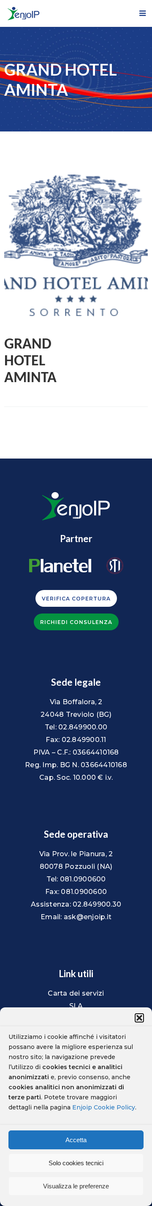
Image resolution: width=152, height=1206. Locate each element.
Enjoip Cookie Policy (103, 1107)
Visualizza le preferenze (76, 1186)
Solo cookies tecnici (76, 1163)
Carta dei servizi (76, 993)
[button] (139, 1018)
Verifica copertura (76, 598)
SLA (76, 1006)
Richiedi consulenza (76, 622)
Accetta (76, 1139)
